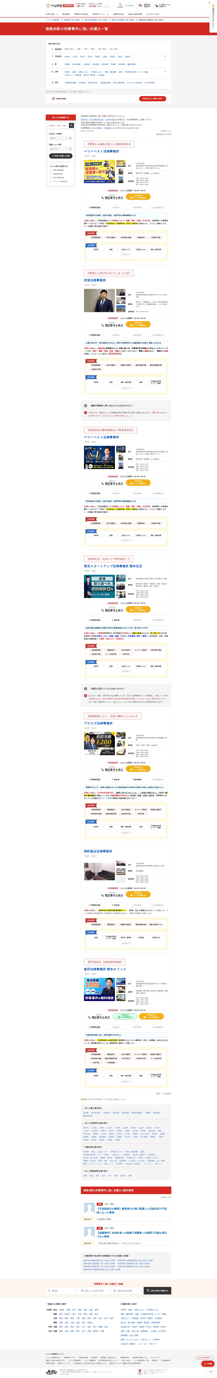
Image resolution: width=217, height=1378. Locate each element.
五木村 (119, 1134)
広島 (78, 1327)
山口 (83, 1327)
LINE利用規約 (110, 120)
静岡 (72, 1318)
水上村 (103, 1134)
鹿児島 (123, 1176)
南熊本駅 (121, 64)
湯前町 (95, 1134)
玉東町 (109, 1140)
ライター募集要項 (90, 1360)
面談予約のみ (93, 83)
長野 (95, 1318)
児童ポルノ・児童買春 (73, 75)
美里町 (117, 1140)
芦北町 (143, 1131)
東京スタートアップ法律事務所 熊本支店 (113, 566)
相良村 (111, 1134)
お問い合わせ (126, 1360)
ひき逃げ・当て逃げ (137, 1161)
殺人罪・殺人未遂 (90, 1158)
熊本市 (67, 57)
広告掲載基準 (165, 1360)
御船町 (94, 1137)
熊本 (103, 1176)
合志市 (120, 57)
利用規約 (84, 120)
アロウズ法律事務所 (98, 723)
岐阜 (66, 1318)
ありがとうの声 (153, 14)
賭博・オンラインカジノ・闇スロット (98, 1164)
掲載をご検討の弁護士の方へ (55, 1360)
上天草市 (94, 1131)
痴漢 (74, 72)
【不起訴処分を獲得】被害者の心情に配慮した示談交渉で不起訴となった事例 (132, 1210)
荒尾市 (112, 57)
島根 (66, 1327)
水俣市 (111, 1131)
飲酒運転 (122, 1161)
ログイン (131, 6)
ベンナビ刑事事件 (53, 20)
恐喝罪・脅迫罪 (106, 1158)
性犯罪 (67, 72)
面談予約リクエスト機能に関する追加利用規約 (125, 1363)
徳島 (89, 1327)
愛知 (61, 1318)
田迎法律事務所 (95, 280)
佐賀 (91, 1176)
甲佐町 (119, 1131)
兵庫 (66, 1322)
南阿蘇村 (102, 1137)
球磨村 (135, 1134)
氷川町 (135, 1131)
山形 (91, 1310)
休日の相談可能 (118, 83)
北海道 (61, 1310)
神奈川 (67, 1314)
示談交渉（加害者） (133, 1164)
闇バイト (158, 1164)
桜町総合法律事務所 (98, 851)
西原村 (111, 1137)
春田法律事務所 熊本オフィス (105, 969)
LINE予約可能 (149, 83)
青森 (68, 1310)
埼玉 (74, 1314)
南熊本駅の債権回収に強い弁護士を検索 (99, 1266)
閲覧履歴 (120, 7)
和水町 (86, 1140)
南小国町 (144, 1137)
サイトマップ (155, 1357)
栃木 (96, 1314)
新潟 (89, 1318)
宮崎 (116, 1176)
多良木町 (86, 1134)
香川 (95, 1327)
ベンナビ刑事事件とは (53, 1357)
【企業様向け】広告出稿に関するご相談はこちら (89, 1363)
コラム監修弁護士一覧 (141, 1360)
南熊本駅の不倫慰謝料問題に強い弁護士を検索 (101, 1269)
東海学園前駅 (137, 1113)
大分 (110, 1176)
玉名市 (90, 57)
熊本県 (87, 156)
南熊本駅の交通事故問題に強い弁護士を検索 (135, 1260)
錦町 (160, 1131)
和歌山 (90, 1322)
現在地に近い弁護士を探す (152, 98)
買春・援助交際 (110, 72)
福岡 (85, 1176)
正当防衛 (101, 75)
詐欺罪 (140, 1158)
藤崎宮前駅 (131, 64)
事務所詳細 (95, 207)
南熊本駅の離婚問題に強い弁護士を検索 (99, 1260)
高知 (106, 1327)
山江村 (127, 1134)
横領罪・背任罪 (89, 1161)
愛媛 (100, 1327)
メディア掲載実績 (74, 1360)
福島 (96, 1310)
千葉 (79, 1314)
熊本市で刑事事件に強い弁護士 (123, 20)
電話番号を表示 (114, 197)
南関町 (101, 1140)
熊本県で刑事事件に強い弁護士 (96, 20)
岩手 (74, 1310)
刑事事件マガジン (70, 1357)
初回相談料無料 (70, 83)
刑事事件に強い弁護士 (72, 20)
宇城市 (97, 57)
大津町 (160, 1137)
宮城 (79, 1310)
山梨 (83, 1318)
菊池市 (127, 57)
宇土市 (157, 1128)
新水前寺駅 (76, 64)
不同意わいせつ (96, 72)
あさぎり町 (145, 1134)
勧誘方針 (155, 1360)
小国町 (135, 1137)
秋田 (85, 1310)
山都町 (127, 1131)
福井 (112, 1318)
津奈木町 (151, 1131)
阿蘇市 (103, 1131)
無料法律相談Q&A (147, 5)
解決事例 (66, 14)
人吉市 (86, 1131)
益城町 (162, 1134)
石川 (106, 1318)
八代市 (74, 57)
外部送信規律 (50, 1363)
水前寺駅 (95, 64)
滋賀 (78, 1322)
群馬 (91, 1314)
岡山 (72, 1327)
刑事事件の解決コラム (140, 1357)
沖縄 (130, 1176)
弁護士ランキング (64, 1363)
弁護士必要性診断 (135, 14)
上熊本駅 (86, 64)
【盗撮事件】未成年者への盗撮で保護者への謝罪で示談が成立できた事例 (132, 1234)
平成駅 (113, 64)
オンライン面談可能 (134, 83)
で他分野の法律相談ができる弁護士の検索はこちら (67, 92)
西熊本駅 (105, 64)
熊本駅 (67, 64)
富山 (100, 1318)
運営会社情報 (83, 1357)
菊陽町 (152, 1137)
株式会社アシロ (72, 1370)
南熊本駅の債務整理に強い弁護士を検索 (133, 1266)
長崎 (97, 1176)
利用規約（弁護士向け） (108, 1357)
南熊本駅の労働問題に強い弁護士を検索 (133, 1263)
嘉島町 (86, 1137)
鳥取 (61, 1327)
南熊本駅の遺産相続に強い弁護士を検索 (99, 1263)
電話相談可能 (105, 83)
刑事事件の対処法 (81, 14)
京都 (72, 1322)
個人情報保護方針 (97, 120)
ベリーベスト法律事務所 (101, 151)
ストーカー (148, 1164)
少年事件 (119, 1164)
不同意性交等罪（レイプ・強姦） (137, 72)
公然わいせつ (83, 72)
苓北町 (154, 1134)
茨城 (85, 1314)
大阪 (61, 1322)
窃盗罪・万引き (152, 1158)
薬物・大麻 (102, 1161)
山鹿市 (105, 57)
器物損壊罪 (119, 1158)
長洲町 (94, 1140)
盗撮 (120, 72)
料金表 (117, 620)
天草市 (82, 57)
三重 (78, 1318)
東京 (61, 1314)
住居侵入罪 (130, 1158)
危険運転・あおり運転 (156, 1161)
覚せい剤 (113, 1161)
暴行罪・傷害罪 (89, 75)
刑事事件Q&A (118, 14)
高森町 (119, 1137)
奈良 (83, 1322)
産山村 (127, 1137)
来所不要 (82, 83)
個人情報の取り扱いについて (108, 1360)
